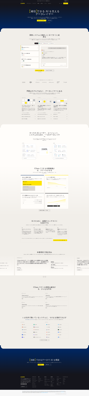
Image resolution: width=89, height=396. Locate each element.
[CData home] (23, 3)
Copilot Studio (46, 43)
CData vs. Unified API (46, 385)
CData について (52, 378)
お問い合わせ (65, 3)
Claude (37, 43)
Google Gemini (52, 43)
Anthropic (64, 378)
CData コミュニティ (59, 378)
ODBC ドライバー (34, 378)
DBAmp (39, 381)
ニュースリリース (52, 379)
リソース (58, 381)
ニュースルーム (52, 380)
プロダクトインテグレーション (47, 379)
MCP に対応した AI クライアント (30, 319)
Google (63, 380)
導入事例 (58, 379)
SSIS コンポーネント (40, 380)
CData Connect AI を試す (41, 20)
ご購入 (59, 3)
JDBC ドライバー (34, 379)
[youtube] (23, 384)
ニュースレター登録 (59, 382)
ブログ (57, 380)
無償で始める (40, 364)
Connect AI (39, 379)
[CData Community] (26, 384)
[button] (43, 276)
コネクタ (45, 378)
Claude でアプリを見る (49, 70)
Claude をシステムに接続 (39, 70)
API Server (33, 382)
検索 (61, 3)
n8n (63, 382)
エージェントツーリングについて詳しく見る (59, 240)
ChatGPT (41, 43)
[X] (22, 384)
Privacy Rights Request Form (44, 392)
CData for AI (49, 3)
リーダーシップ (52, 382)
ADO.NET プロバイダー (34, 380)
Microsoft (64, 381)
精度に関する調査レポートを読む (44, 210)
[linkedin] (21, 384)
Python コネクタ (34, 381)
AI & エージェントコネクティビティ (47, 381)
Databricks (64, 379)
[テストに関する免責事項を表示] (33, 179)
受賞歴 (51, 381)
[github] (24, 384)
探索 (22, 298)
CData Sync (39, 378)
